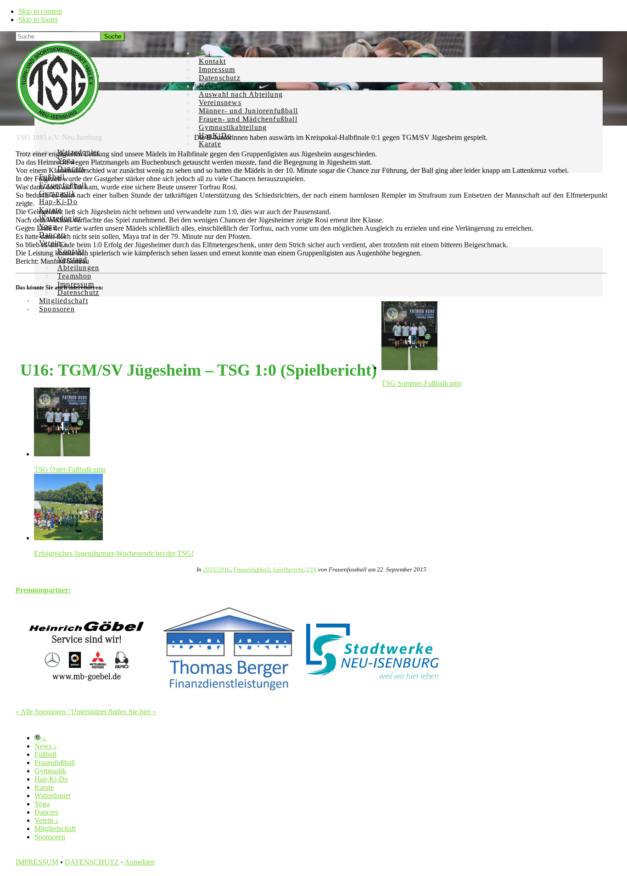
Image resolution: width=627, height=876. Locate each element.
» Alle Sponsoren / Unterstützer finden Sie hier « (86, 711)
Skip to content (40, 11)
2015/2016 (216, 569)
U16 (311, 569)
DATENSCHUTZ (92, 862)
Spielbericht (288, 569)
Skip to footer (38, 19)
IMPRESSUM (37, 862)
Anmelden (139, 862)
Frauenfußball (251, 569)
